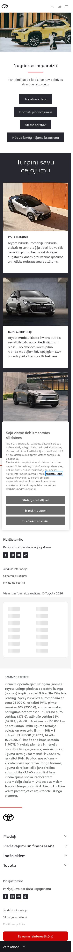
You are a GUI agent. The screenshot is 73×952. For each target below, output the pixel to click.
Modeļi (9, 835)
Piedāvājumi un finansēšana (29, 845)
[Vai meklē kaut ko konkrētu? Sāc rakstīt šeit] (52, 6)
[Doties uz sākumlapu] (5, 6)
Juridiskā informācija (15, 568)
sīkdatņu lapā (54, 473)
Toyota (9, 865)
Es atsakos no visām (35, 521)
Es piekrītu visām (35, 510)
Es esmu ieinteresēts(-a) (35, 936)
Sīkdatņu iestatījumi (15, 575)
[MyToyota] (60, 6)
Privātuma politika (14, 582)
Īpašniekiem (14, 855)
